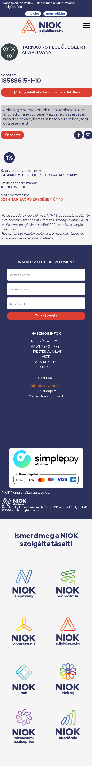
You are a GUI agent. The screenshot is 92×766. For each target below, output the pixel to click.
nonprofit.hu (55, 13)
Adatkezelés (46, 362)
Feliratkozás (46, 316)
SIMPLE (46, 367)
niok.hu (33, 13)
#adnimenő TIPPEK (46, 346)
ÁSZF (46, 357)
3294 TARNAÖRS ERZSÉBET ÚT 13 (32, 199)
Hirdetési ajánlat (46, 352)
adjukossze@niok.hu (46, 386)
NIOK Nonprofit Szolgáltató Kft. (26, 492)
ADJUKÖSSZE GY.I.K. (46, 341)
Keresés (12, 135)
